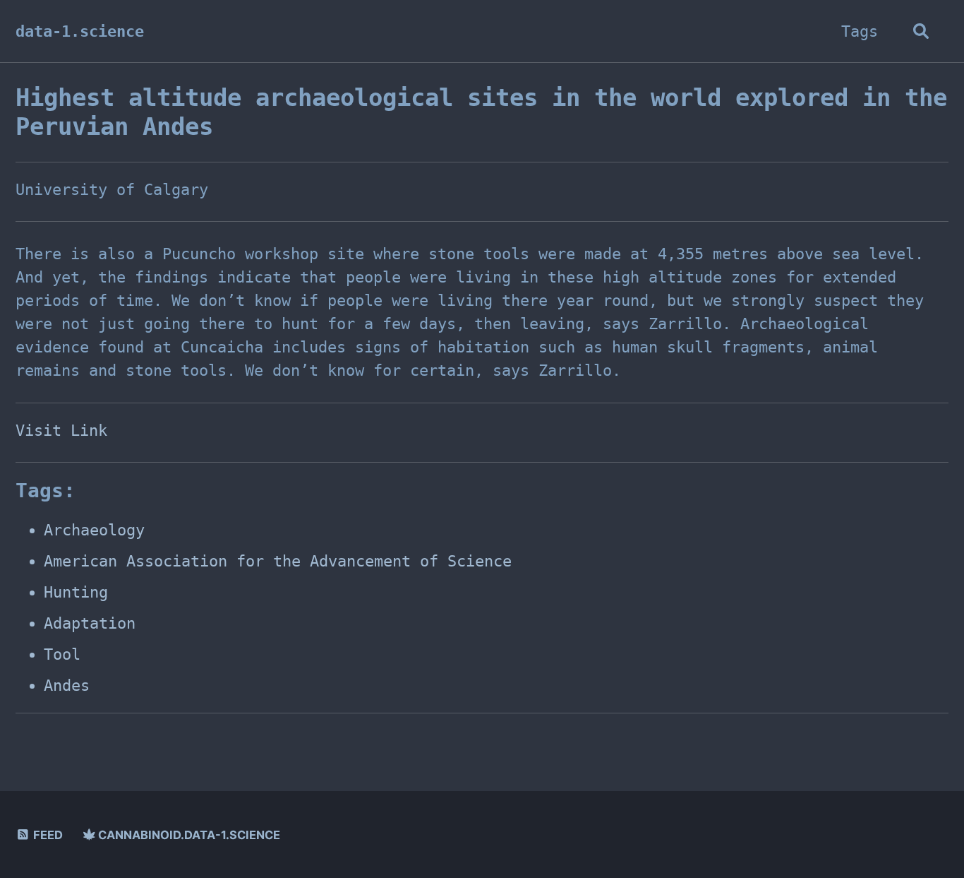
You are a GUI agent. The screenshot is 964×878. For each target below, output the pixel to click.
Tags (859, 31)
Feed (46, 835)
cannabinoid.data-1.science (187, 835)
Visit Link (61, 430)
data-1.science (80, 31)
